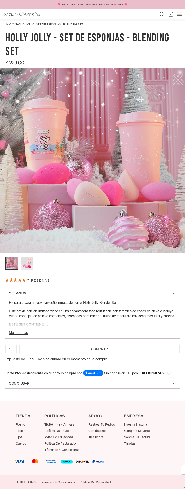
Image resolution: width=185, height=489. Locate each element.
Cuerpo (21, 443)
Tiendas (129, 443)
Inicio (10, 24)
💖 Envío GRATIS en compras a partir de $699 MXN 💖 (92, 4)
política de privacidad (95, 482)
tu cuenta (95, 437)
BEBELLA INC (26, 482)
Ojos (19, 437)
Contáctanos (97, 431)
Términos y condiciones (61, 450)
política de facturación (61, 443)
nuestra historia (135, 424)
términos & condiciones (57, 482)
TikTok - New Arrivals (59, 424)
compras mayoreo (137, 431)
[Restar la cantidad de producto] (13, 350)
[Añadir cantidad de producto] (13, 348)
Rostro (20, 424)
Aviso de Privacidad (58, 437)
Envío (40, 359)
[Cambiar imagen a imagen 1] (11, 263)
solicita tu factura (137, 437)
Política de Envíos (57, 431)
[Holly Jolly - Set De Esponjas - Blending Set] (92, 160)
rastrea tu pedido (101, 424)
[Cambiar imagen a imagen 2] (27, 263)
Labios (20, 431)
